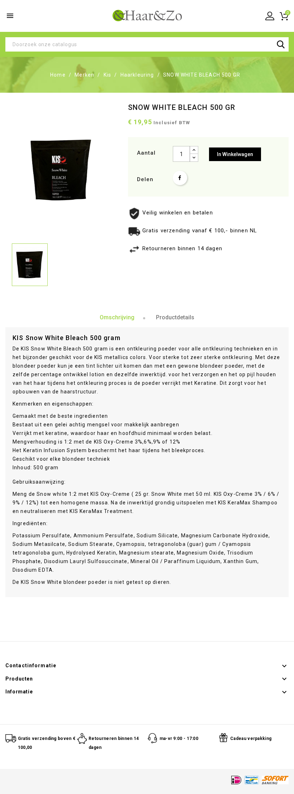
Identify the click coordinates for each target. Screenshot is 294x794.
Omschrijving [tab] (117, 317)
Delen (180, 178)
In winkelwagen (235, 154)
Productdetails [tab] (175, 317)
